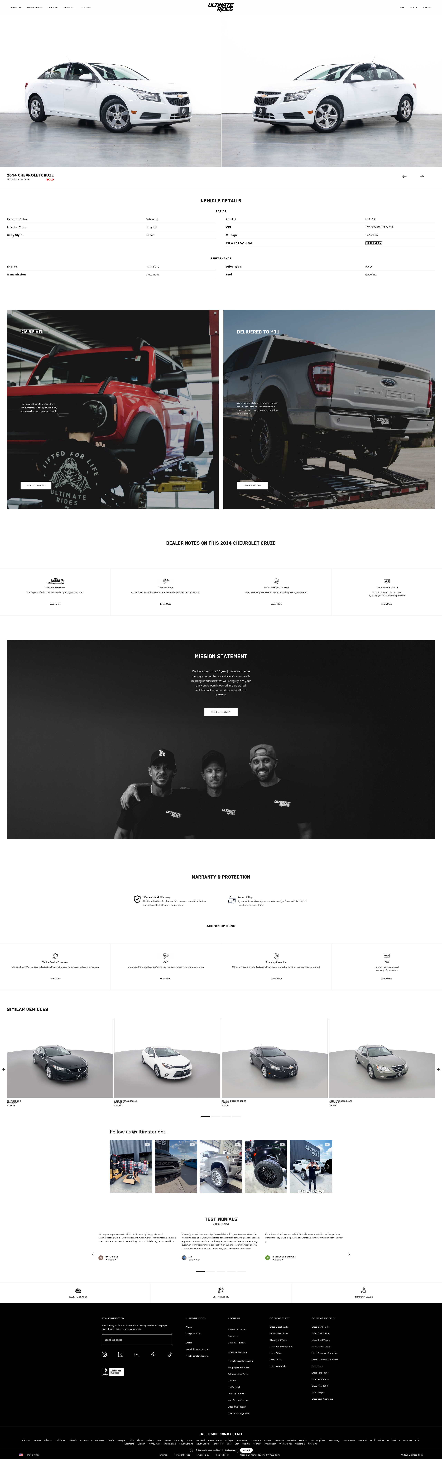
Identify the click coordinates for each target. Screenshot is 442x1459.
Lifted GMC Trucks (320, 1327)
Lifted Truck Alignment (238, 1413)
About (414, 8)
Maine (190, 1440)
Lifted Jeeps (318, 1392)
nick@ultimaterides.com (197, 1356)
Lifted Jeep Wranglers (322, 1399)
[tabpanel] (60, 1069)
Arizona (37, 1440)
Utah (237, 1444)
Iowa (159, 1440)
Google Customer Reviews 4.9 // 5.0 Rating (260, 1455)
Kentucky (178, 1440)
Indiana (150, 1440)
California (60, 1440)
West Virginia (285, 1444)
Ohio (417, 1440)
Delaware (99, 1440)
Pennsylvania (154, 1444)
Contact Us (233, 1336)
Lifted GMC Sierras (321, 1333)
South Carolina (186, 1444)
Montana (279, 1440)
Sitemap (164, 1455)
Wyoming (313, 1444)
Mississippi (256, 1440)
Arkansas (48, 1440)
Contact (428, 8)
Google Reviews (221, 1223)
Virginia (246, 1444)
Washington (270, 1444)
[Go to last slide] (3, 1069)
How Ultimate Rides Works (240, 1361)
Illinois (140, 1440)
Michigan (229, 1440)
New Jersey (334, 1440)
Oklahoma (129, 1444)
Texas (228, 1444)
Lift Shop (53, 8)
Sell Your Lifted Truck (238, 1374)
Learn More (252, 485)
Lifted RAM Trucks (320, 1379)
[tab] (205, 1116)
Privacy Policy (203, 1455)
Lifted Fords (317, 1366)
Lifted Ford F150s (320, 1373)
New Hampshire (317, 1440)
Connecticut (86, 1440)
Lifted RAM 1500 (320, 1386)
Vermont (257, 1444)
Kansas (168, 1440)
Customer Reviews (236, 1343)
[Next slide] (438, 1069)
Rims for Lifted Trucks (238, 1400)
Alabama (26, 1440)
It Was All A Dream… (237, 1329)
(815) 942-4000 (193, 1333)
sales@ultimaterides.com (197, 1349)
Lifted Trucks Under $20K (282, 1346)
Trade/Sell (70, 8)
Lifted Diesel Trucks (279, 1327)
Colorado (72, 1440)
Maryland (200, 1440)
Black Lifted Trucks (278, 1340)
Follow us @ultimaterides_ (139, 1132)
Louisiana (407, 1440)
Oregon (141, 1444)
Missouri (268, 1440)
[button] (404, 177)
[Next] (328, 1166)
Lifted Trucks (34, 8)
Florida (111, 1440)
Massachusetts (215, 1440)
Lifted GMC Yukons (321, 1340)
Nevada (302, 1440)
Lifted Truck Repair (237, 1407)
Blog (402, 8)
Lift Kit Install (234, 1387)
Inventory (15, 8)
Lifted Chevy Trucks (321, 1346)
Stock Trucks (275, 1359)
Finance (86, 8)
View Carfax (36, 485)
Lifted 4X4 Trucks (278, 1366)
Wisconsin (300, 1444)
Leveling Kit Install (236, 1394)
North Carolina (377, 1440)
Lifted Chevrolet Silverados (324, 1353)
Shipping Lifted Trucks (238, 1367)
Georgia (121, 1440)
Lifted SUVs (275, 1353)
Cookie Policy (222, 1455)
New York (362, 1440)
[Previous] (114, 1166)
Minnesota (242, 1440)
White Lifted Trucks (279, 1333)
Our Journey (221, 712)
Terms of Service (182, 1455)
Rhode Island (170, 1444)
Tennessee (218, 1444)
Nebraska (291, 1440)
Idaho (131, 1440)
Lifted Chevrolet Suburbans (325, 1359)
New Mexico (349, 1440)
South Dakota (203, 1444)
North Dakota (393, 1440)
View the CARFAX (239, 242)
